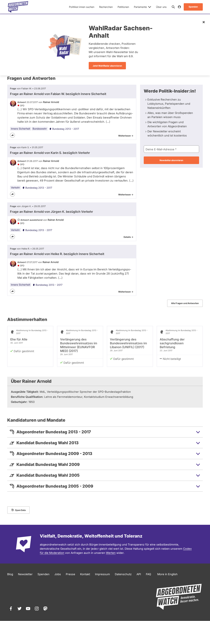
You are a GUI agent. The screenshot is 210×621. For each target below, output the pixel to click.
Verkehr (15, 187)
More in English (167, 574)
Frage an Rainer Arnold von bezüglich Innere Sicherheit (58, 94)
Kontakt (85, 574)
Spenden (44, 574)
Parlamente (140, 6)
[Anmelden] (179, 7)
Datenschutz (123, 574)
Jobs (57, 574)
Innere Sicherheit (20, 128)
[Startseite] (18, 6)
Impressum (102, 574)
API (139, 574)
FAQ (148, 574)
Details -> (128, 237)
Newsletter (25, 574)
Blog (10, 574)
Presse (70, 574)
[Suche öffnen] (173, 7)
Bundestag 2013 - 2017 (65, 128)
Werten (111, 552)
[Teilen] (12, 135)
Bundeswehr (40, 128)
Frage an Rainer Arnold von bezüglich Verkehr (50, 153)
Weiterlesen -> (125, 135)
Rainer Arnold (51, 102)
